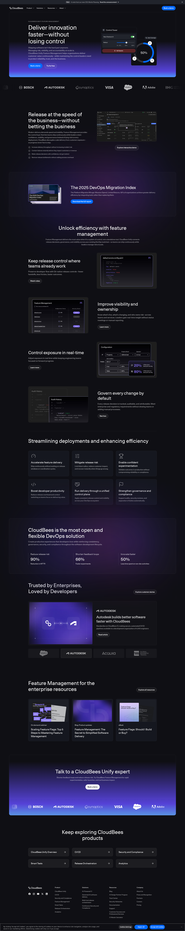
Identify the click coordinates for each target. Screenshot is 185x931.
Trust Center (113, 898)
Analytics (58, 912)
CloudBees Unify (60, 891)
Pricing (139, 905)
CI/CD (57, 895)
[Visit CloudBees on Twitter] (42, 894)
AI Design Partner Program (118, 895)
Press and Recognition (144, 895)
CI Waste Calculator (116, 917)
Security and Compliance (63, 898)
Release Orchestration (62, 908)
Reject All (141, 927)
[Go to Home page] (16, 8)
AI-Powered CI (87, 891)
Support (112, 908)
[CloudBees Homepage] (35, 887)
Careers (139, 901)
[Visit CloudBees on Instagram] (34, 894)
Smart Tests (59, 905)
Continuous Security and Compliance (90, 907)
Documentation (114, 905)
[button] (31, 8)
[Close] (181, 927)
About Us (140, 891)
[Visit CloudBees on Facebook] (29, 894)
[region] (92, 927)
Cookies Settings (125, 927)
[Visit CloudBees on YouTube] (38, 894)
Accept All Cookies (157, 927)
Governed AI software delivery (89, 896)
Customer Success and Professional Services (117, 913)
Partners (139, 898)
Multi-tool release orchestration (88, 901)
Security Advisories (115, 901)
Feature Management (62, 901)
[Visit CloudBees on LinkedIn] (46, 894)
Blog (110, 891)
